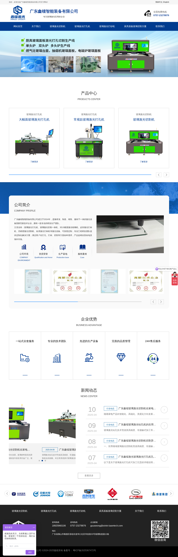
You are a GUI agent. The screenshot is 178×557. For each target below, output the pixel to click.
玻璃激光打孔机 (82, 26)
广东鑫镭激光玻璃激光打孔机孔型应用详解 (137, 456)
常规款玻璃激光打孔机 (89, 119)
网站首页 (17, 26)
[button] (158, 174)
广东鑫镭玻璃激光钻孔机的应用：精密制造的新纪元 (51, 449)
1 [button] (83, 72)
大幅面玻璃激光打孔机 (34, 119)
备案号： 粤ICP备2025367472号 (80, 550)
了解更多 (34, 162)
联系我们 (160, 26)
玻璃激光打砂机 (107, 26)
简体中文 (158, 2)
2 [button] (87, 72)
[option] (89, 54)
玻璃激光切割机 (57, 26)
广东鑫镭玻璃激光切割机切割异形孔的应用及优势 (137, 440)
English (166, 2)
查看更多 (89, 475)
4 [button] (94, 72)
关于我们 (36, 26)
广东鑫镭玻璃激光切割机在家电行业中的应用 (137, 408)
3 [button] (91, 72)
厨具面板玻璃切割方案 (135, 26)
